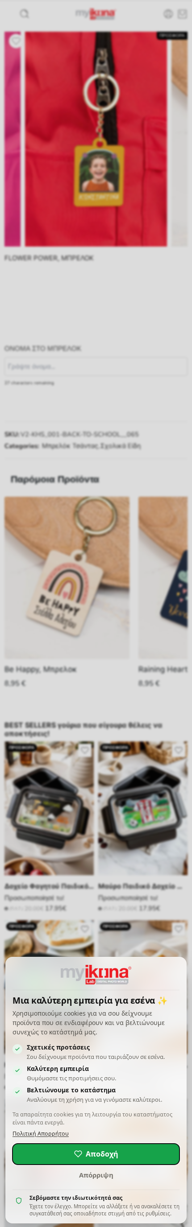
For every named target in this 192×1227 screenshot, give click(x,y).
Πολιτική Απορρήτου (41, 1133)
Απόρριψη (96, 1174)
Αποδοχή (102, 1154)
